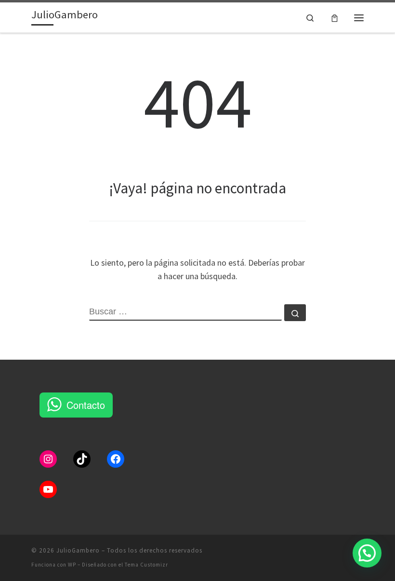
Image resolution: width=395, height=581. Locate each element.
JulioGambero (78, 550)
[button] (367, 553)
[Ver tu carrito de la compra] (334, 17)
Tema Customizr (146, 564)
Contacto (85, 405)
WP (72, 564)
